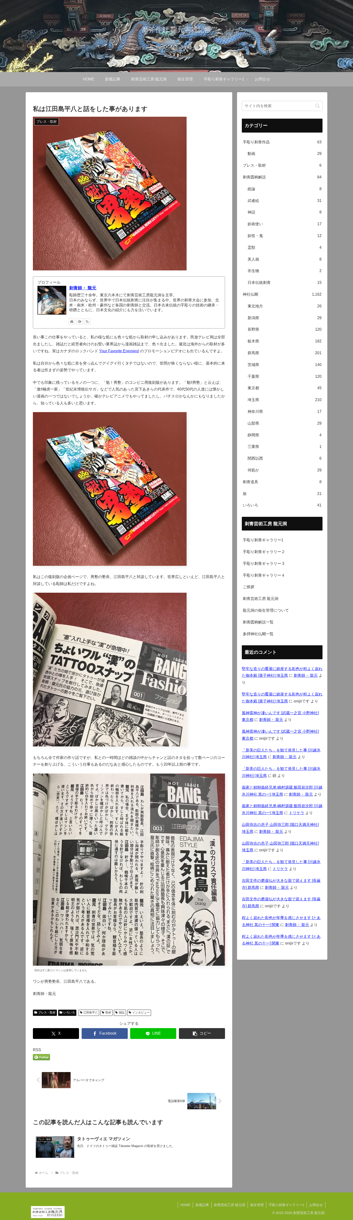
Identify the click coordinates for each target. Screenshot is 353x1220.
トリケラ (296, 813)
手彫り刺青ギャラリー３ (264, 563)
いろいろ (69, 1012)
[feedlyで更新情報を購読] (79, 321)
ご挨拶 (248, 587)
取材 (108, 1012)
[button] (202, 1033)
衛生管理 (257, 1205)
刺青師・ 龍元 (82, 288)
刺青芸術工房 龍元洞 (260, 599)
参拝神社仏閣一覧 (258, 634)
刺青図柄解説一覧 (258, 622)
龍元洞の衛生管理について (266, 610)
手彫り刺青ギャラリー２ (264, 552)
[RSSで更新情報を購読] (87, 321)
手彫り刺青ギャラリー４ (264, 575)
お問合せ (316, 1205)
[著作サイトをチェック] (72, 321)
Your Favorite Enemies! (119, 351)
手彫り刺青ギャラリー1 (263, 540)
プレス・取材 (46, 1012)
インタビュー (141, 1012)
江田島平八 (90, 1012)
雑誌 (122, 1012)
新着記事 (202, 1205)
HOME (185, 1205)
